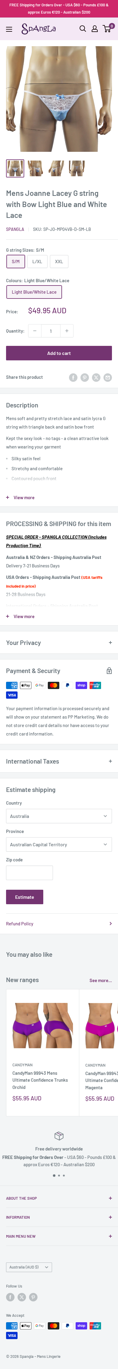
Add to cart (59, 353)
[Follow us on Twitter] (22, 1297)
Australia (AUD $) (23, 1267)
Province (15, 831)
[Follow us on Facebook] (10, 1297)
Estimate (24, 897)
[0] (107, 28)
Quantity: (15, 330)
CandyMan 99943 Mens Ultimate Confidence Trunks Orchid (40, 1080)
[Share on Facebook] (73, 376)
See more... (101, 980)
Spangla (15, 229)
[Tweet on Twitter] (96, 376)
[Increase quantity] (67, 330)
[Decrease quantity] (34, 330)
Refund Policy (19, 923)
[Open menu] (9, 29)
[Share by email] (107, 376)
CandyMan (22, 1064)
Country (14, 803)
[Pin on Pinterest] (84, 376)
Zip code (14, 859)
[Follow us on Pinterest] (33, 1297)
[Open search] (83, 28)
